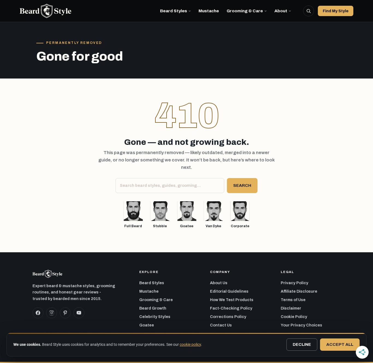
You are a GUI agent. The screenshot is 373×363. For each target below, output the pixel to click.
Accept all (339, 344)
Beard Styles (173, 10)
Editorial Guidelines (229, 291)
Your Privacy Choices (301, 325)
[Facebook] (37, 312)
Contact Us (221, 325)
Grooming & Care (245, 10)
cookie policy (190, 344)
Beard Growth (152, 308)
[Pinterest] (65, 312)
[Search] (308, 10)
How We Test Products (231, 300)
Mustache (209, 10)
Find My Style (335, 11)
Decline (302, 344)
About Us (218, 283)
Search (242, 185)
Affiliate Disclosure (299, 291)
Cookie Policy (294, 316)
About (280, 10)
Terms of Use (293, 300)
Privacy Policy (294, 283)
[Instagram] (51, 312)
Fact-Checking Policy (231, 308)
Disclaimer (291, 308)
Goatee (146, 325)
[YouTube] (78, 312)
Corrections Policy (228, 316)
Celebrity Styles (154, 316)
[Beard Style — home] (45, 11)
